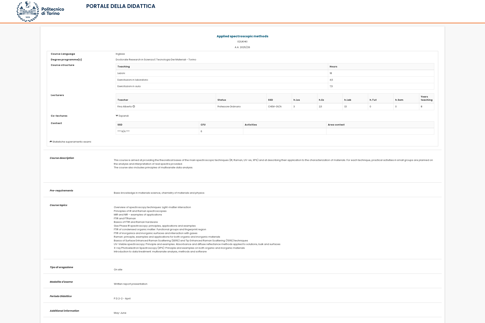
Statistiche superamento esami (71, 142)
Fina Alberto (124, 106)
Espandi (123, 116)
